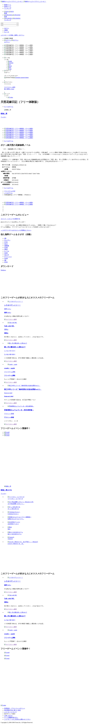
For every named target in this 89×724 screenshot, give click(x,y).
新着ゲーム (7, 4)
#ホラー (6, 28)
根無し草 (4, 113)
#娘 (5, 260)
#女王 (6, 244)
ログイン (21, 35)
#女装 (6, 253)
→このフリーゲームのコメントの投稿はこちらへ (16, 230)
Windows (3, 270)
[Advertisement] (32, 122)
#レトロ (6, 32)
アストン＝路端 (9, 413)
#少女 (6, 242)
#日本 (6, 262)
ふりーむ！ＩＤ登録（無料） (10, 35)
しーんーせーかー (9, 350)
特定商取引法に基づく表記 (12, 710)
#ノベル (6, 251)
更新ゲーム (7, 6)
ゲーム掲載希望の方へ (11, 717)
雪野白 (6, 329)
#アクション (8, 256)
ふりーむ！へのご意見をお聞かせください (17, 719)
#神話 (6, 249)
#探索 (6, 30)
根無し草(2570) (6, 490)
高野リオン (7, 309)
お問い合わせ (8, 715)
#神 (5, 238)
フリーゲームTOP (9, 191)
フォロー (3, 117)
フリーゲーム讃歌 (9, 372)
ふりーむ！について (10, 712)
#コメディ (7, 240)
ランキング (7, 8)
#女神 (6, 258)
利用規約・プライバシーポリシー (14, 708)
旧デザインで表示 (9, 714)
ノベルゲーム (8, 193)
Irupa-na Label (8, 393)
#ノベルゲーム (8, 106)
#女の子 (6, 255)
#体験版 (6, 245)
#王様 (6, 247)
